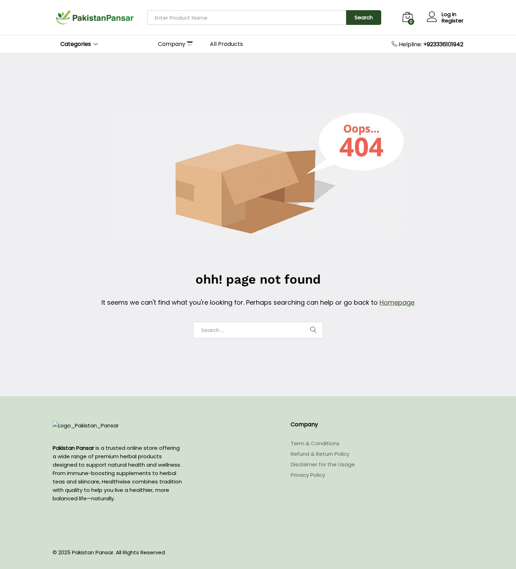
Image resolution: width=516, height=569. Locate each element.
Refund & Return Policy (320, 454)
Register (452, 21)
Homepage (397, 302)
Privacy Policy (308, 475)
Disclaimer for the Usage (323, 464)
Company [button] (171, 44)
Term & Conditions (315, 443)
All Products (226, 44)
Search (364, 17)
